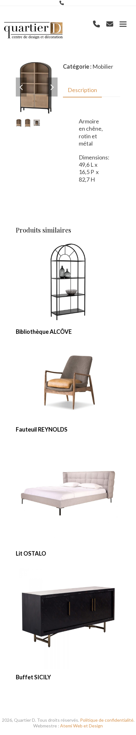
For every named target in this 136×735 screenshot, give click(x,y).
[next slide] (52, 87)
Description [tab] (82, 89)
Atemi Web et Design (81, 725)
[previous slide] (21, 87)
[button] (123, 24)
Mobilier (102, 66)
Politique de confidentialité (106, 720)
